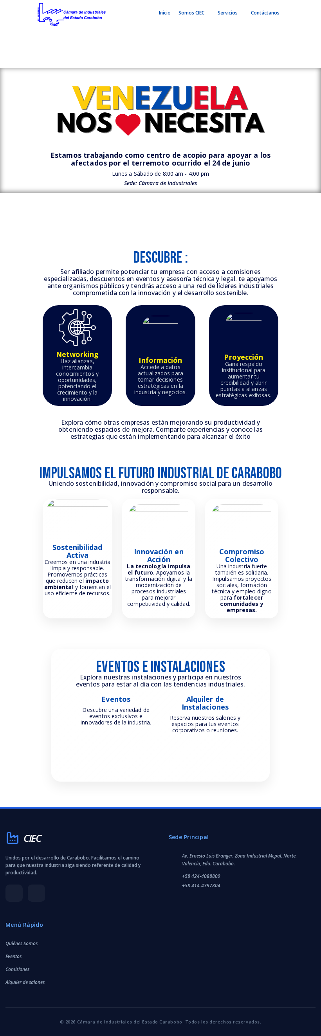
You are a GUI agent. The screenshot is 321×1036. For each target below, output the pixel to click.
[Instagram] (14, 893)
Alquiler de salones (25, 982)
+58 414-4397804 (201, 885)
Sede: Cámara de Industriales (160, 183)
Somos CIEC (191, 12)
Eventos (13, 956)
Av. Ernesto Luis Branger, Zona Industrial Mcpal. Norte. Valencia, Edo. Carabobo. (239, 859)
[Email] (36, 893)
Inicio (165, 12)
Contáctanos (265, 12)
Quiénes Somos (21, 943)
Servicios (228, 12)
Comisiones (17, 969)
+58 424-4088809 (201, 876)
